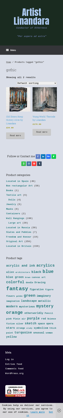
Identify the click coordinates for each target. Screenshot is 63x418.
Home (8, 62)
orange (14, 312)
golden (19, 296)
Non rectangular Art (19, 185)
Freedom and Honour (18, 237)
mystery (44, 306)
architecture (22, 272)
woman (49, 333)
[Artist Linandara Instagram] (29, 163)
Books (9, 190)
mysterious (27, 306)
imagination (13, 301)
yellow (11, 337)
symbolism (41, 328)
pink (9, 319)
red (43, 318)
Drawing (40, 282)
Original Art (14, 241)
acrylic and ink (20, 265)
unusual (38, 332)
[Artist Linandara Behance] (48, 156)
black (36, 272)
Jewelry (11, 204)
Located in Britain (18, 246)
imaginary (44, 296)
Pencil (49, 313)
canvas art (39, 277)
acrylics (45, 265)
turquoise (23, 332)
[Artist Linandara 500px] (23, 163)
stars (10, 328)
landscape (29, 301)
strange (20, 328)
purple (33, 319)
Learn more (38, 412)
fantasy (17, 289)
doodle (29, 282)
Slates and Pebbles (18, 232)
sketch (30, 323)
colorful (15, 282)
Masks (9, 209)
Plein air (19, 319)
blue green (15, 277)
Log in (9, 359)
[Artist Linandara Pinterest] (34, 163)
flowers (10, 296)
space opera (45, 323)
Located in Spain (17, 181)
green (29, 295)
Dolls (11, 199)
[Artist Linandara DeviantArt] (53, 156)
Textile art (14, 195)
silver (19, 324)
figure (49, 289)
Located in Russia (18, 227)
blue (48, 271)
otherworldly (33, 313)
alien (10, 272)
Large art (14, 223)
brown (27, 277)
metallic (44, 301)
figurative (37, 289)
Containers (13, 213)
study (29, 328)
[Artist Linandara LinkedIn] (43, 156)
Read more (15, 135)
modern (12, 306)
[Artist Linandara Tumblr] (39, 163)
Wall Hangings (15, 218)
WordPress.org (14, 373)
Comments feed (14, 368)
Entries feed (13, 364)
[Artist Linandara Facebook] (38, 156)
